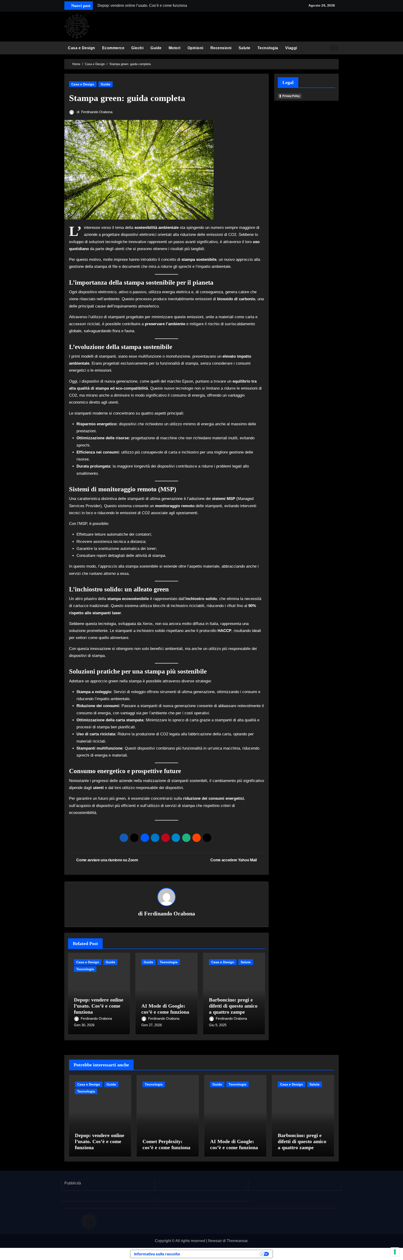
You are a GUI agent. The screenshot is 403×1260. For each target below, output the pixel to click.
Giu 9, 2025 (217, 1025)
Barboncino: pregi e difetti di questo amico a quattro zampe (233, 1006)
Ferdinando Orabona (96, 112)
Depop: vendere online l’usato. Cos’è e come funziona (98, 1006)
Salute (244, 48)
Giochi (137, 48)
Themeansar (237, 1241)
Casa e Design (81, 48)
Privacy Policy (291, 96)
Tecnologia (267, 48)
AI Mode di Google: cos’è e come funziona (165, 1009)
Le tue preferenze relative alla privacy (222, 1254)
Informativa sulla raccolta (157, 1254)
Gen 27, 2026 (151, 1025)
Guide (156, 48)
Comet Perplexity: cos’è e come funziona (166, 1144)
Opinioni (195, 48)
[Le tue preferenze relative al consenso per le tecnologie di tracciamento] (394, 1251)
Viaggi (291, 48)
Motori (175, 48)
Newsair (215, 1241)
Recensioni (221, 48)
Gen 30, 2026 (84, 1025)
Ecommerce (113, 48)
